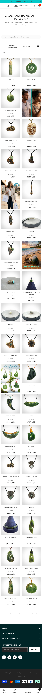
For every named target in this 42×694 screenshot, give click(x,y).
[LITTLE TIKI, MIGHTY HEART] (10, 464)
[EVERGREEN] (31, 67)
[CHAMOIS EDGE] (10, 67)
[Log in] (34, 6)
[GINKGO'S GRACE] (10, 158)
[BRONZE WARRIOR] (10, 128)
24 (33, 613)
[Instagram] (9, 657)
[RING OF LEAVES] (31, 312)
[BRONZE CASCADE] (31, 189)
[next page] (36, 613)
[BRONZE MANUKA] (31, 343)
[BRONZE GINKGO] (31, 158)
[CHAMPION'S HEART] (31, 556)
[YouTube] (15, 657)
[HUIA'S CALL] (31, 219)
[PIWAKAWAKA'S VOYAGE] (10, 495)
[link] (14, 691)
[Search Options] (39, 37)
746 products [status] (8, 53)
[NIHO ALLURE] (10, 404)
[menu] (2, 6)
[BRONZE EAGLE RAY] (10, 343)
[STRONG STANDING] (10, 586)
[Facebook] (4, 657)
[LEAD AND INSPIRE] (10, 556)
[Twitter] (20, 657)
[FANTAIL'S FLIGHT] (31, 464)
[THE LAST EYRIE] (31, 128)
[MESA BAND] (10, 280)
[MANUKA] (31, 495)
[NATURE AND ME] (10, 98)
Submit (34, 650)
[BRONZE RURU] (10, 219)
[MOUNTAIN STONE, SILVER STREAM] (31, 280)
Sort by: (10, 46)
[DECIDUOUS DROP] (31, 525)
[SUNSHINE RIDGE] (31, 586)
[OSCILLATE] (31, 373)
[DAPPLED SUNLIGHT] (10, 525)
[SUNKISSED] (31, 434)
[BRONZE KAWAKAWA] (10, 250)
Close (40, 2)
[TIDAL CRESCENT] (10, 434)
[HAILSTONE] (10, 312)
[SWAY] (31, 404)
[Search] (8, 6)
